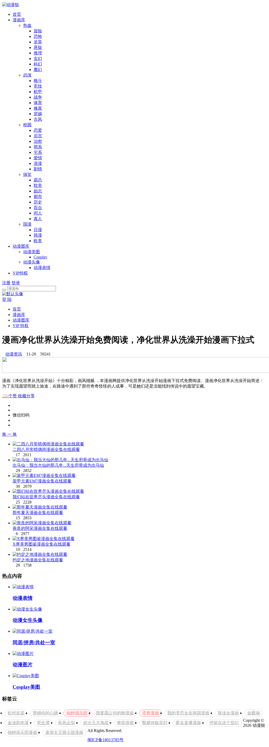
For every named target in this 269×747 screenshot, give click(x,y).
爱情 (38, 158)
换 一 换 (9, 434)
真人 (38, 218)
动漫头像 (31, 262)
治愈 (38, 141)
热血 (27, 25)
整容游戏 (125, 722)
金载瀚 (253, 713)
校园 (27, 125)
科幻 (38, 64)
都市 (38, 196)
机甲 (38, 91)
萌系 (38, 147)
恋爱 (38, 130)
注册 (6, 283)
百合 (38, 207)
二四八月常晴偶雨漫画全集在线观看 (46, 449)
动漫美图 (31, 252)
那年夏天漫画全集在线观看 (38, 512)
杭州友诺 (16, 713)
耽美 (38, 185)
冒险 (38, 31)
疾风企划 (66, 722)
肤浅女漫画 (228, 713)
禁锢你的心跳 (45, 713)
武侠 (27, 75)
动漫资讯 (13, 354)
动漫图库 (21, 246)
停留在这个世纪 (224, 722)
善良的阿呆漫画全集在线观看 (40, 528)
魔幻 (38, 69)
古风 (38, 119)
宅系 (38, 152)
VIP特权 (20, 273)
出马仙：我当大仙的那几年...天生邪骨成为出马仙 (58, 465)
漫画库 (19, 20)
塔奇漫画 (150, 713)
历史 (38, 202)
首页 (17, 14)
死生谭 (43, 722)
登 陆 (7, 299)
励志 (38, 191)
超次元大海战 (95, 722)
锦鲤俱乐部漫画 (22, 732)
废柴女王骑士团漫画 (64, 732)
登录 (16, 283)
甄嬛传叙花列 (154, 722)
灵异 (38, 42)
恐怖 (38, 36)
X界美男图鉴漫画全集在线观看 (41, 544)
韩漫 (38, 235)
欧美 (38, 240)
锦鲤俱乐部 (76, 713)
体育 (38, 102)
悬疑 (38, 47)
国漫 (27, 224)
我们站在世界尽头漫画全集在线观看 (46, 497)
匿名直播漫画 (188, 722)
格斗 (38, 80)
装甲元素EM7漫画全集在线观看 (42, 481)
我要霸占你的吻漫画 (115, 713)
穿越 (38, 113)
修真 (38, 108)
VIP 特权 (21, 325)
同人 (38, 213)
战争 (38, 97)
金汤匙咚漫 (18, 722)
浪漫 (38, 163)
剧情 (38, 169)
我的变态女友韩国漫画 (188, 713)
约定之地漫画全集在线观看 (38, 560)
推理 (38, 53)
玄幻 (38, 58)
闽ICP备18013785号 (105, 740)
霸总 (38, 180)
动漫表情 (42, 267)
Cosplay (40, 257)
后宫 (38, 136)
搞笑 (27, 174)
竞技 (38, 86)
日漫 (38, 229)
